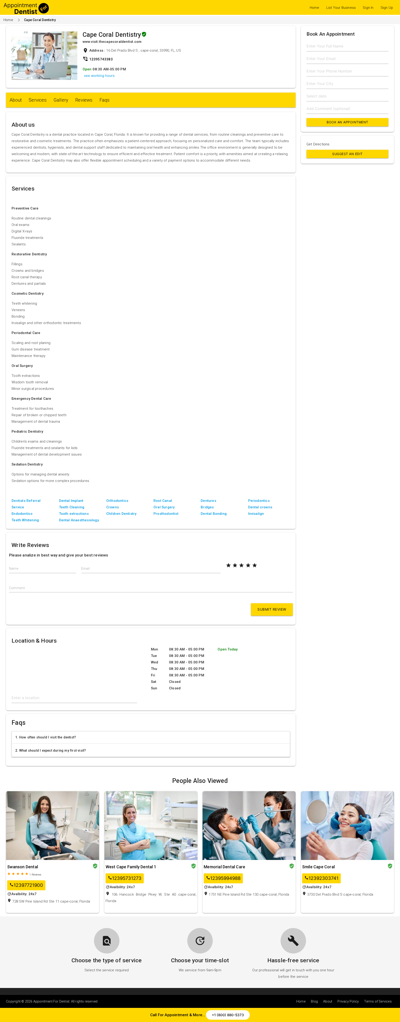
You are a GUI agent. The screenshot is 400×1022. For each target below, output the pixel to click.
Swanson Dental (22, 866)
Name (14, 568)
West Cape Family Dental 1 (131, 866)
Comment (17, 588)
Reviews (83, 100)
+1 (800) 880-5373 (228, 1015)
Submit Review (271, 609)
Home (314, 8)
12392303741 (321, 878)
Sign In (368, 8)
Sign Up (387, 8)
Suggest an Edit (347, 154)
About (15, 100)
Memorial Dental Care (224, 866)
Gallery (60, 100)
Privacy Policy (348, 1001)
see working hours (99, 75)
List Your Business (341, 8)
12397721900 (26, 885)
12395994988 (223, 878)
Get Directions (318, 144)
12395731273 (124, 878)
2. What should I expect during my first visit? (50, 750)
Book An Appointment (347, 122)
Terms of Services (377, 1001)
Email (85, 568)
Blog (314, 1001)
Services (38, 100)
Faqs (105, 100)
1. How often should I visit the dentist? (45, 737)
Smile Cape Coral (318, 866)
